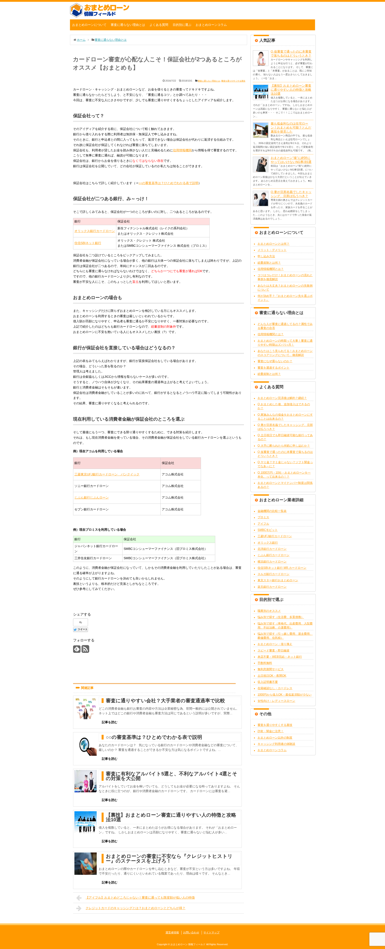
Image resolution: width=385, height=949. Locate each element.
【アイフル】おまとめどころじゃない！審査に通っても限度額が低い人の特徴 (140, 897)
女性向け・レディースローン (276, 701)
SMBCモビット (268, 530)
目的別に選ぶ (182, 25)
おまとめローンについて (89, 25)
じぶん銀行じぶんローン (91, 497)
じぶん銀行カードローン (273, 555)
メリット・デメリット (272, 250)
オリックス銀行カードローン (94, 231)
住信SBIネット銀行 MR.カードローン (282, 567)
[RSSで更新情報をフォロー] (85, 650)
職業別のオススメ (269, 610)
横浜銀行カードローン (272, 561)
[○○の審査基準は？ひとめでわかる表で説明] (85, 744)
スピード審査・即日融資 (273, 650)
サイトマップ (211, 932)
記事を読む (109, 722)
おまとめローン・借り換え (275, 644)
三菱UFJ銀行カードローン (275, 536)
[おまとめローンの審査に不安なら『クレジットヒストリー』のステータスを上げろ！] (85, 863)
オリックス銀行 (268, 542)
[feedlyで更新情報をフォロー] (76, 650)
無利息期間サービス (271, 669)
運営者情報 (172, 932)
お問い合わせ (191, 932)
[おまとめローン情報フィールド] (99, 16)
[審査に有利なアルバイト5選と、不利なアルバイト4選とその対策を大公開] (85, 781)
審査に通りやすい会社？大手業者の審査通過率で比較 (165, 700)
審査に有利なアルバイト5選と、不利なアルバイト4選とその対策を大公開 (171, 776)
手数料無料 (265, 663)
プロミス (263, 517)
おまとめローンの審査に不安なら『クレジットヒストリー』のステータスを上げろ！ (169, 858)
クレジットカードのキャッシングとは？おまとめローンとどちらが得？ (135, 908)
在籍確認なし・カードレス (275, 688)
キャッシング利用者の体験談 (276, 744)
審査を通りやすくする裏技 (233, 81)
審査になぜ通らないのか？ (275, 361)
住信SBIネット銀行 (87, 243)
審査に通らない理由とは (128, 25)
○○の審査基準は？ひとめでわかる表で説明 (168, 183)
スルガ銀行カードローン (273, 574)
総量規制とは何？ (269, 262)
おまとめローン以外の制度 (275, 737)
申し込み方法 (266, 256)
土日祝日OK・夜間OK (272, 675)
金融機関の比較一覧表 (272, 511)
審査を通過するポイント (273, 367)
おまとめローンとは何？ (273, 243)
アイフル (263, 523)
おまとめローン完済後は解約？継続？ (282, 398)
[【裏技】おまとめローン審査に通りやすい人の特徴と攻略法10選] (85, 822)
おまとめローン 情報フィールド (187, 944)
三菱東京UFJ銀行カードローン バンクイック (106, 474)
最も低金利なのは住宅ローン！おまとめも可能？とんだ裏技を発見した (291, 127)
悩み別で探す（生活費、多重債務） (281, 617)
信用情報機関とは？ (271, 269)
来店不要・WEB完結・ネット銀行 (280, 656)
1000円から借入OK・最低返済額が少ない (284, 694)
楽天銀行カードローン (272, 586)
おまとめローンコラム (211, 25)
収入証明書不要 (268, 682)
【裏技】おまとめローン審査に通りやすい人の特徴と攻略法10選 (171, 817)
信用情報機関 (182, 150)
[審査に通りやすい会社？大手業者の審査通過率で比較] (85, 708)
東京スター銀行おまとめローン (278, 580)
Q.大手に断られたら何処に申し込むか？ (284, 445)
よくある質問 (158, 25)
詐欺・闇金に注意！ (271, 731)
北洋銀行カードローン (272, 549)
